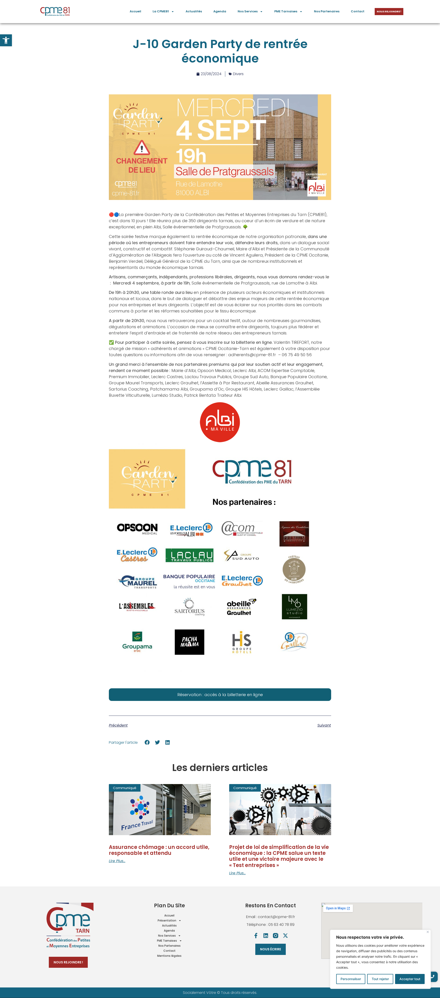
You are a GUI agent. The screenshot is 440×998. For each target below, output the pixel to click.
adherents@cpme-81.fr (252, 355)
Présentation (167, 920)
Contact (357, 11)
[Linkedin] (265, 935)
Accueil (135, 11)
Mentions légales (169, 955)
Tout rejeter (380, 979)
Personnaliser (351, 979)
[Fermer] (428, 932)
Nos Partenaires (326, 11)
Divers (238, 74)
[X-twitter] (285, 935)
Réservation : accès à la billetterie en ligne (220, 694)
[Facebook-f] (255, 935)
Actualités (194, 11)
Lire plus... (117, 861)
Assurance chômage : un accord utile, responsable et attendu (159, 850)
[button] (6, 40)
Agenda (219, 11)
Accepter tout (409, 979)
